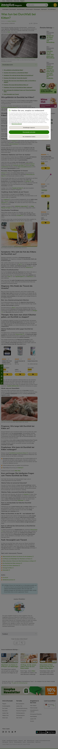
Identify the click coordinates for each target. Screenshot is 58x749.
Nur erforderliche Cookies (29, 136)
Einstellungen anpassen (29, 127)
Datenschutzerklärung (16, 124)
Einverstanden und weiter (29, 132)
